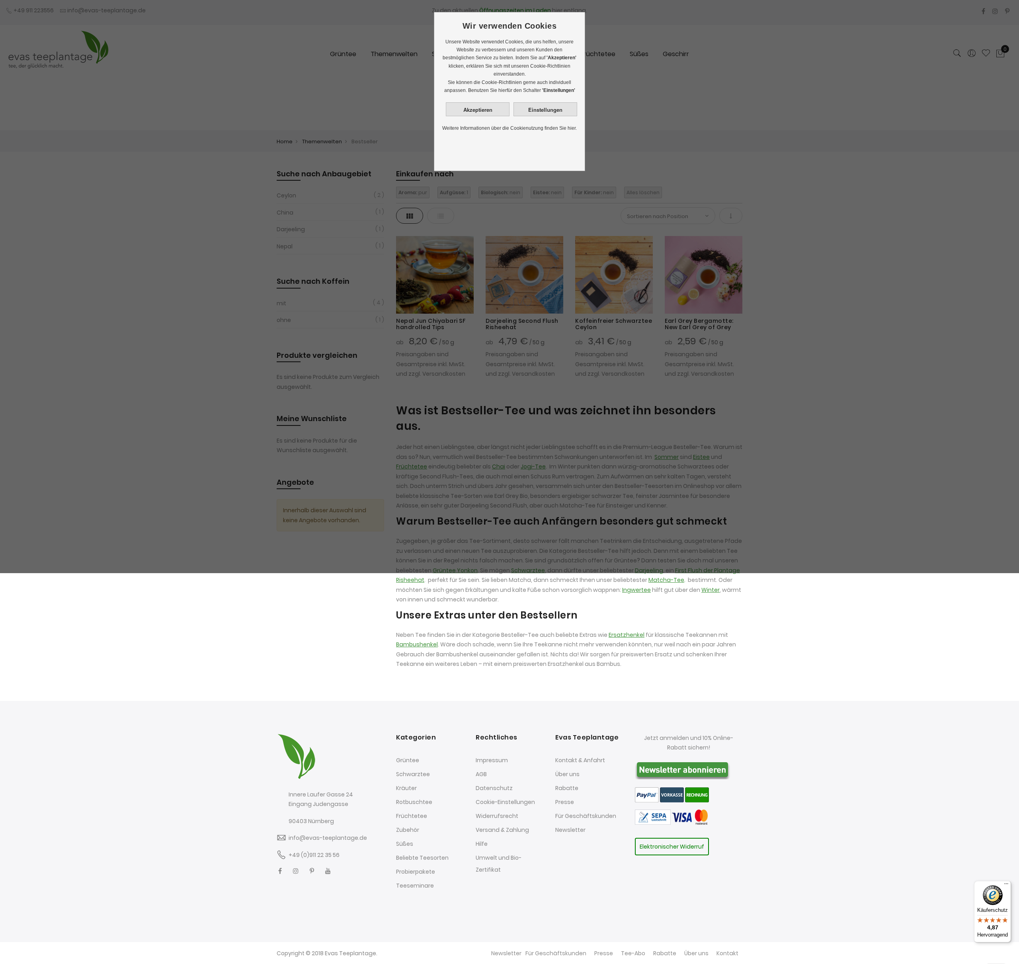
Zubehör (407, 830)
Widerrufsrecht (497, 816)
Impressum (492, 760)
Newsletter (570, 830)
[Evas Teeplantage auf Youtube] (328, 871)
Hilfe (482, 844)
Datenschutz (494, 788)
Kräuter (406, 788)
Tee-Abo (633, 953)
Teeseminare (415, 886)
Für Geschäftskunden (585, 816)
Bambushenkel (417, 644)
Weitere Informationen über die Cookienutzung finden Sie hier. (509, 128)
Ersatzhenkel (626, 635)
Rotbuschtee (414, 802)
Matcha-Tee (666, 580)
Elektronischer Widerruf (672, 847)
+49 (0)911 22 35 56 (314, 855)
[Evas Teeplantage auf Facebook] (280, 871)
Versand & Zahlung (502, 830)
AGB (481, 774)
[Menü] (1006, 885)
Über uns (567, 774)
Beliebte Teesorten (422, 858)
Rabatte (566, 788)
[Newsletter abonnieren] (682, 769)
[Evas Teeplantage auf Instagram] (295, 871)
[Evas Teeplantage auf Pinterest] (312, 871)
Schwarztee (413, 774)
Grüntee (407, 760)
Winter (710, 590)
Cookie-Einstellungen (505, 802)
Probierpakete (415, 872)
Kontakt (727, 953)
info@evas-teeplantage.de (328, 838)
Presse (564, 802)
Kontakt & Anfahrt (580, 760)
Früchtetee (411, 816)
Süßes (404, 844)
